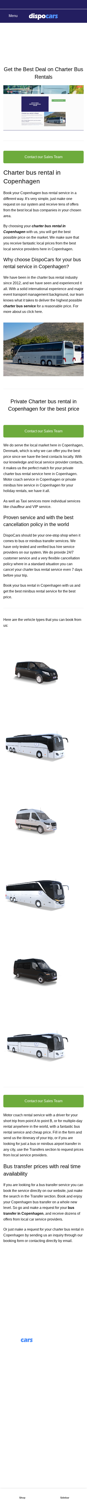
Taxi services (31, 501)
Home (7, 49)
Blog (7, 1395)
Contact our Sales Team (43, 157)
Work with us (13, 1403)
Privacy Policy (14, 1450)
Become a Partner (17, 1412)
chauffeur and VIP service (30, 507)
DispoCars (11, 535)
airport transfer (65, 1144)
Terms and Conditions (20, 1441)
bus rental (23, 474)
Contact (9, 1433)
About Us (10, 1386)
